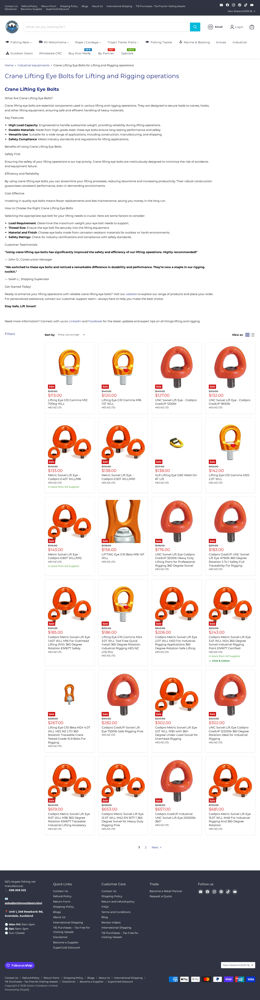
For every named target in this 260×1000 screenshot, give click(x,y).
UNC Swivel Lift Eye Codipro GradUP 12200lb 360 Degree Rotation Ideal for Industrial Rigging (229, 733)
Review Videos (111, 922)
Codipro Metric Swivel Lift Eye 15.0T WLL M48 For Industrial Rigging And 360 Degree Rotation (230, 819)
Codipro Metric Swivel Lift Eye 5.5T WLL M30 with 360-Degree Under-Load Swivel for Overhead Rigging (176, 733)
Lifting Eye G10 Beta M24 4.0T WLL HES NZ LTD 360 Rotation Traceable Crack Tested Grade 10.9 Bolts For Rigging (69, 735)
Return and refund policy (118, 901)
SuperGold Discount (57, 9)
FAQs (105, 906)
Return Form (48, 6)
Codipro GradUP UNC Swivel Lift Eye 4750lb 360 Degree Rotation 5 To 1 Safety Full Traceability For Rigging (229, 560)
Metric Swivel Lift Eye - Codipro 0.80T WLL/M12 (65, 556)
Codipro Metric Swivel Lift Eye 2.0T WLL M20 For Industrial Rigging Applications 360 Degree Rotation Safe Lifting (176, 642)
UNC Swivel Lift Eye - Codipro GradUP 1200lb (176, 402)
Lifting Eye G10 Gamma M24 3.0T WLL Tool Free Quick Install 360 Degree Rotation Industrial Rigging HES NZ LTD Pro (122, 644)
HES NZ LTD (55, 407)
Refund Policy (29, 6)
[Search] (195, 27)
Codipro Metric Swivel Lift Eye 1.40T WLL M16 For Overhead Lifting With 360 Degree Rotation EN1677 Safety (69, 642)
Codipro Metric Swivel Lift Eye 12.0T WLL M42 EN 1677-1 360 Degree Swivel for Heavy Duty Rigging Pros (123, 819)
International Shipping (119, 6)
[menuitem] (18, 42)
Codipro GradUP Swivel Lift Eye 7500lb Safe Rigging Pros (122, 729)
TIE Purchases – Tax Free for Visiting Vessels (160, 6)
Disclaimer (11, 9)
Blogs (85, 6)
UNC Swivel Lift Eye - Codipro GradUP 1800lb (229, 402)
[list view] (252, 334)
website (131, 294)
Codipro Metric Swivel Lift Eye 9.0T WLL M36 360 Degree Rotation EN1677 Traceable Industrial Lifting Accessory (69, 819)
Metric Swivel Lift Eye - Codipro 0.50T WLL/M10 (118, 477)
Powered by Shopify (17, 989)
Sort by (50, 334)
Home (9, 65)
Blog (104, 917)
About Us (97, 6)
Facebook (95, 321)
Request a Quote (161, 896)
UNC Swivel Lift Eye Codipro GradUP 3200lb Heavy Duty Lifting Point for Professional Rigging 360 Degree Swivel (175, 560)
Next (155, 847)
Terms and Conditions (116, 912)
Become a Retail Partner (166, 891)
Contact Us (11, 6)
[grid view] (247, 334)
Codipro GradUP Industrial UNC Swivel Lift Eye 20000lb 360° (175, 817)
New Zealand (240, 11)
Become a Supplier (31, 9)
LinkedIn (75, 321)
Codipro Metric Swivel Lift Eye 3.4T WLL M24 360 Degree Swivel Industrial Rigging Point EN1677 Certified (230, 642)
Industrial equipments (33, 65)
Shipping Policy (69, 6)
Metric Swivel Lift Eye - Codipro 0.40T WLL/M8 (64, 477)
